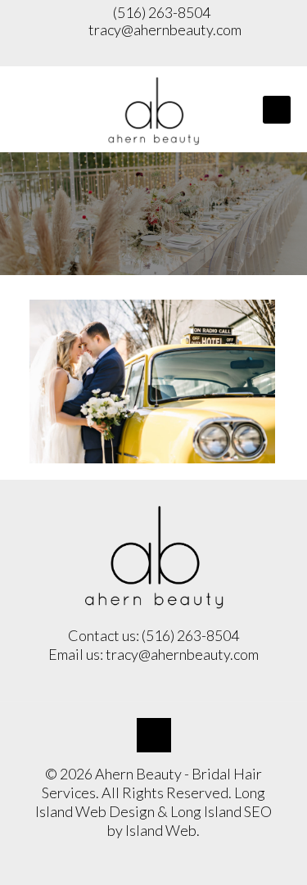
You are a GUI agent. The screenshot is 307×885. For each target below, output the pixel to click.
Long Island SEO (221, 811)
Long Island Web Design (150, 801)
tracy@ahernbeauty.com (165, 29)
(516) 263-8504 (160, 12)
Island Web (160, 830)
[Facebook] (122, 54)
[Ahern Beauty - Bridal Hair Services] (153, 109)
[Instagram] (154, 54)
